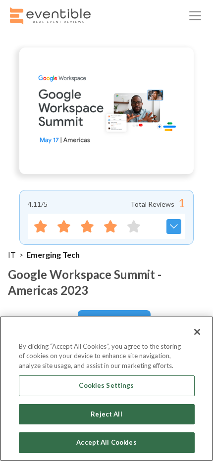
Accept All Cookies (106, 442)
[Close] (197, 332)
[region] (106, 388)
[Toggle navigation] (195, 16)
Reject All (106, 414)
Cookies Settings (106, 385)
